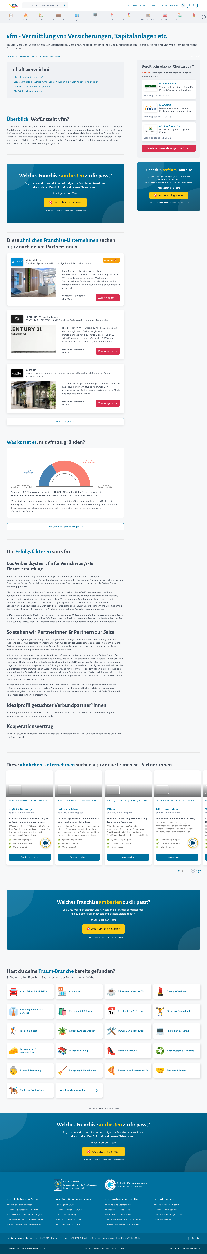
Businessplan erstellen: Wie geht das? (122, 1224)
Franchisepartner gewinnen (166, 1209)
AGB (122, 1248)
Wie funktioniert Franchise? (19, 1204)
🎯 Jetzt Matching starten (65, 202)
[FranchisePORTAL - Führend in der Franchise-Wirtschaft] (13, 5)
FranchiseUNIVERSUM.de (128, 1238)
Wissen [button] (152, 5)
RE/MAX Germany (20, 809)
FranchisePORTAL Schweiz (75, 1238)
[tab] (179, 871)
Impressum (99, 1248)
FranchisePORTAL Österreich (47, 1238)
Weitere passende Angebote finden (168, 148)
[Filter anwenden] (64, 5)
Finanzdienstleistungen (49, 56)
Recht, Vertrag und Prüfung (68, 1224)
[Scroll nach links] (23, 17)
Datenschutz (112, 1248)
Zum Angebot (106, 297)
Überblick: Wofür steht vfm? (29, 77)
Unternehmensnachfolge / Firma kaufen (123, 1219)
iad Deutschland (68, 809)
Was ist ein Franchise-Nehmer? (119, 1214)
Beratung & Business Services (20, 56)
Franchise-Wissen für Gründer (69, 1209)
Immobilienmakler (39, 800)
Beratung (111, 800)
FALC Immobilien (167, 809)
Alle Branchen (48, 5)
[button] (183, 5)
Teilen (194, 56)
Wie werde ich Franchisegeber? (168, 1204)
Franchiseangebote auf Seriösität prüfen (25, 1219)
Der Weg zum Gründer (66, 1204)
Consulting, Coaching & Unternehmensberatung (141, 800)
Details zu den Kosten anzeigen (63, 526)
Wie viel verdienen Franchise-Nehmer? (24, 1224)
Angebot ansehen (29, 857)
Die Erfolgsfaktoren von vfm (28, 91)
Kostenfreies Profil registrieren (168, 1214)
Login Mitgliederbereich (164, 1219)
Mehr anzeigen (63, 421)
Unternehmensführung (66, 1214)
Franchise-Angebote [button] (135, 5)
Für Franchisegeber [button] (169, 5)
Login (192, 5)
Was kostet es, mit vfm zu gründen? (33, 86)
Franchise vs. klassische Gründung (22, 1209)
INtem (111, 809)
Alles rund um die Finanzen (68, 1219)
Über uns (87, 1248)
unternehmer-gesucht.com (102, 1238)
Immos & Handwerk (18, 800)
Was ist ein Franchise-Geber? (118, 1209)
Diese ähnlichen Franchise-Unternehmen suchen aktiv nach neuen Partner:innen (56, 81)
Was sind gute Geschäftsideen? (119, 1204)
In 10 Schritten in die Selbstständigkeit (24, 1214)
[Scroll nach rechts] (204, 17)
